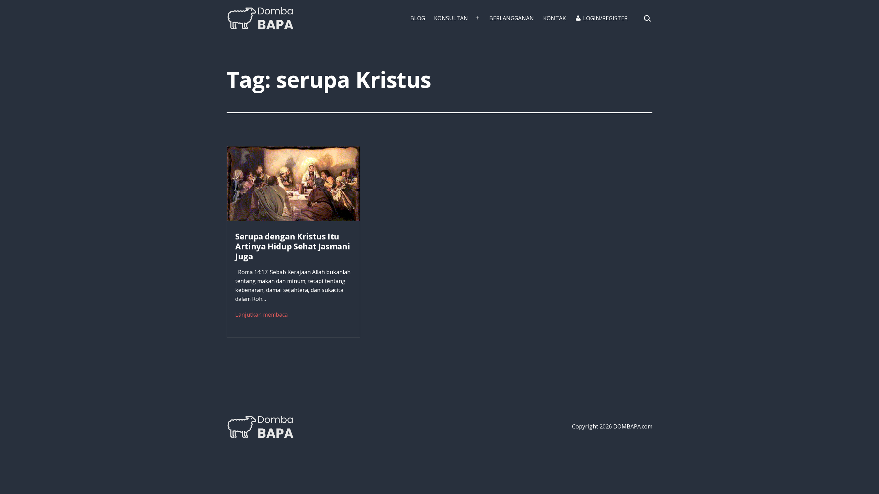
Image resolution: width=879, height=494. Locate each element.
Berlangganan (511, 18)
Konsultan (451, 18)
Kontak (554, 18)
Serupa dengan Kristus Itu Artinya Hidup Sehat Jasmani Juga (292, 246)
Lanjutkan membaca (261, 314)
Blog (417, 18)
